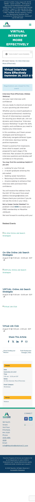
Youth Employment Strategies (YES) (25, 351)
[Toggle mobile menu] (30, 24)
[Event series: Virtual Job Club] (4, 331)
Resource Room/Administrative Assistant (17, 5)
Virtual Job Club (11, 326)
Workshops (7, 387)
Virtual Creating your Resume (9, 351)
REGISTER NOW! (27, 10)
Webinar (6, 401)
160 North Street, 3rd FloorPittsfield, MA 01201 (6, 427)
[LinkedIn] (30, 419)
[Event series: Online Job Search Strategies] (4, 260)
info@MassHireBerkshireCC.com (15, 445)
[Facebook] (26, 419)
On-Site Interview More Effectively (14, 381)
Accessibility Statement (17, 470)
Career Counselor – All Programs (20, 3)
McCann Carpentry (20, 12)
